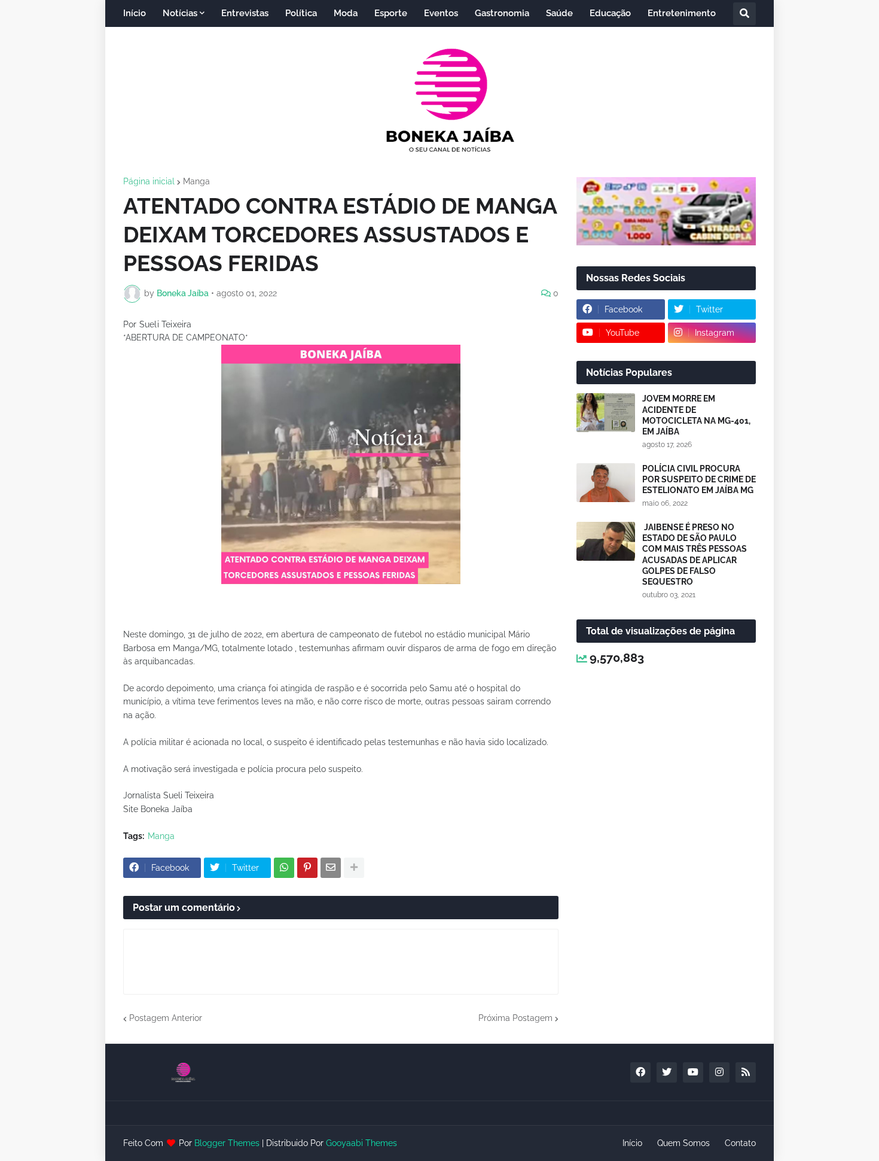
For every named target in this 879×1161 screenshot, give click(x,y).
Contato (740, 1143)
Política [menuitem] (301, 13)
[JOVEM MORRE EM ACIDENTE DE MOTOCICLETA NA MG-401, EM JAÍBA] (605, 412)
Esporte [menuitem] (390, 13)
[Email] (331, 868)
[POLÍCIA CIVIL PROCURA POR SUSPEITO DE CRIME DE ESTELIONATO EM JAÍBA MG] (605, 482)
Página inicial (149, 181)
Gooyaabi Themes (361, 1143)
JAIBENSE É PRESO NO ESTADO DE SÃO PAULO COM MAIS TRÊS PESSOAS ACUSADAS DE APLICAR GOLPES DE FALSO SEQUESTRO (694, 554)
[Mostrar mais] (354, 868)
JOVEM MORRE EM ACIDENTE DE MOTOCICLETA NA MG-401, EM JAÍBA (696, 415)
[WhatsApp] (284, 868)
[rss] (745, 1072)
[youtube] (693, 1072)
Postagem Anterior (165, 1018)
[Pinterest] (307, 868)
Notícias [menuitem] (180, 13)
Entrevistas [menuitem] (244, 13)
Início (632, 1143)
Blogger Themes (227, 1143)
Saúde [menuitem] (559, 13)
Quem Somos (683, 1143)
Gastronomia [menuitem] (502, 13)
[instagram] (719, 1072)
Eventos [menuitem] (441, 13)
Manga (196, 181)
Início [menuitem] (134, 13)
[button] (744, 13)
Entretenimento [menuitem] (682, 13)
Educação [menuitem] (610, 13)
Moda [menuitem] (346, 13)
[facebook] (640, 1072)
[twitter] (667, 1072)
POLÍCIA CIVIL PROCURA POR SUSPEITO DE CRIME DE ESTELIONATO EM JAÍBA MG (699, 479)
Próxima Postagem (515, 1018)
